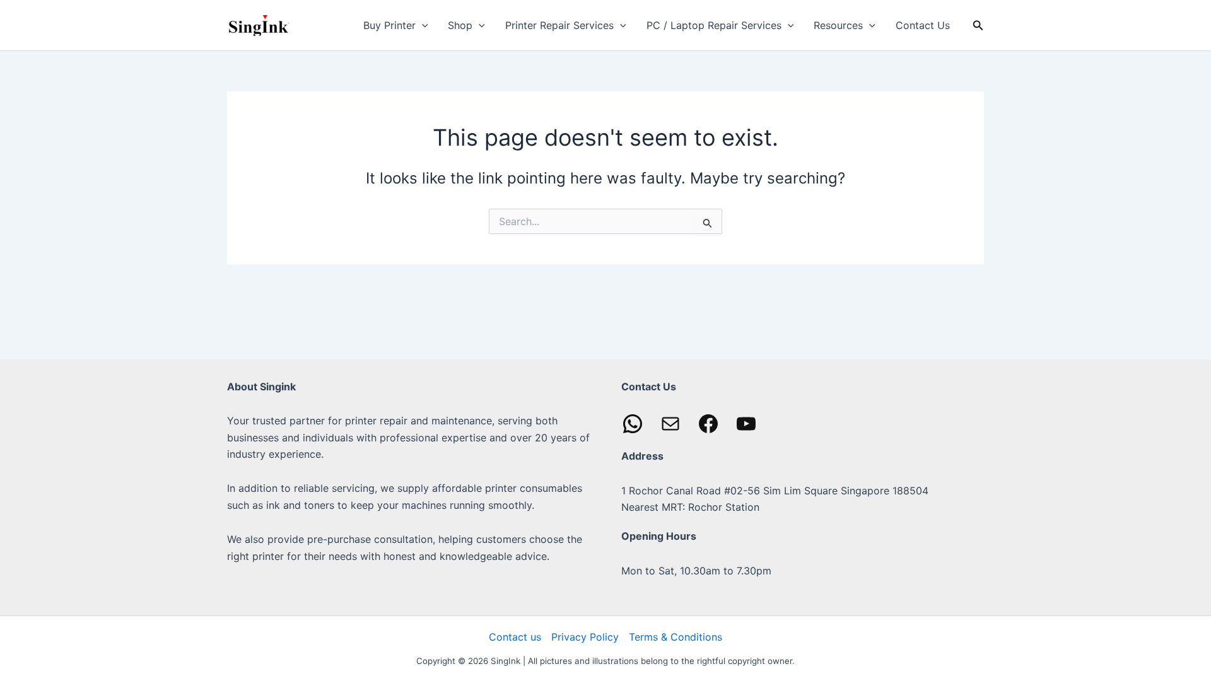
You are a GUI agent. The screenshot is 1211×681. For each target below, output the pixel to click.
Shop (460, 25)
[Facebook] (708, 423)
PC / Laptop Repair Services (713, 25)
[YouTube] (746, 423)
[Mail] (670, 423)
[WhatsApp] (632, 423)
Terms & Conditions (675, 637)
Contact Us (923, 25)
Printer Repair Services (559, 25)
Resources (838, 25)
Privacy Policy (585, 637)
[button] (978, 25)
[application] (422, 25)
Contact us (515, 637)
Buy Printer (389, 25)
